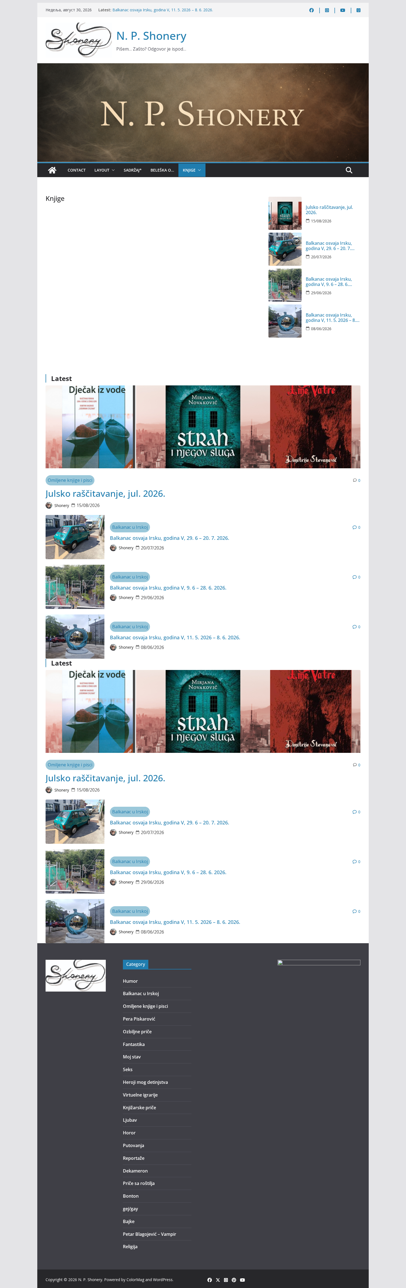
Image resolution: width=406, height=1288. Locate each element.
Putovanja (133, 1145)
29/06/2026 (321, 292)
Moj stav (132, 1057)
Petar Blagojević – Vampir (149, 1234)
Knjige (189, 170)
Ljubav (130, 1120)
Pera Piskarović (139, 1019)
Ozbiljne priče (137, 1032)
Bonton (131, 1196)
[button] (112, 170)
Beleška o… (162, 170)
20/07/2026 (321, 256)
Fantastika (134, 1044)
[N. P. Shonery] (52, 170)
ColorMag (135, 1279)
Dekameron (135, 1171)
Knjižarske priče (139, 1108)
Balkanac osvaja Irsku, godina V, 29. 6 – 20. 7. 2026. (329, 246)
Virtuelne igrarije (140, 1095)
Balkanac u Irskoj (130, 527)
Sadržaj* (133, 170)
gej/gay (130, 1209)
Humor (130, 981)
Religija (130, 1247)
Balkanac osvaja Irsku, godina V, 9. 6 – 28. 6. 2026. (329, 282)
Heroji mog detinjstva (145, 1082)
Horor (129, 1133)
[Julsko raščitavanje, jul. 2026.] (285, 213)
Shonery (61, 505)
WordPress (163, 1279)
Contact (77, 170)
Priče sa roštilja (139, 1183)
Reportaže (133, 1158)
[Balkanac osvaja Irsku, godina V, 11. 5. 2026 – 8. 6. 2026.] (285, 321)
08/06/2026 (321, 328)
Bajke (129, 1221)
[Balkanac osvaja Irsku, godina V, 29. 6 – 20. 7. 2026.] (285, 249)
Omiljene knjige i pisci (70, 480)
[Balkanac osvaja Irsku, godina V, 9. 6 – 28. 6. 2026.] (285, 285)
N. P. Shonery (151, 35)
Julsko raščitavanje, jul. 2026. (329, 210)
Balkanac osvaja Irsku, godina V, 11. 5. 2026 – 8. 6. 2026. (162, 9)
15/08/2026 (321, 221)
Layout (101, 170)
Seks (128, 1069)
